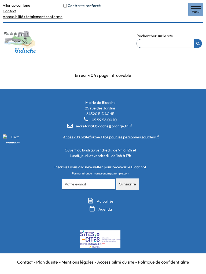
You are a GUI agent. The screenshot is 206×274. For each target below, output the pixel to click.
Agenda (105, 209)
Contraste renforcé (84, 5)
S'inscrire (127, 184)
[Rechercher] (198, 43)
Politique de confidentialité (163, 262)
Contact (9, 11)
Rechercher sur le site (155, 36)
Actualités (105, 201)
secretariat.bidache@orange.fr (97, 126)
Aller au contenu (16, 5)
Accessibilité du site (115, 262)
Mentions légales (77, 262)
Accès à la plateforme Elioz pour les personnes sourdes (109, 137)
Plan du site (47, 262)
